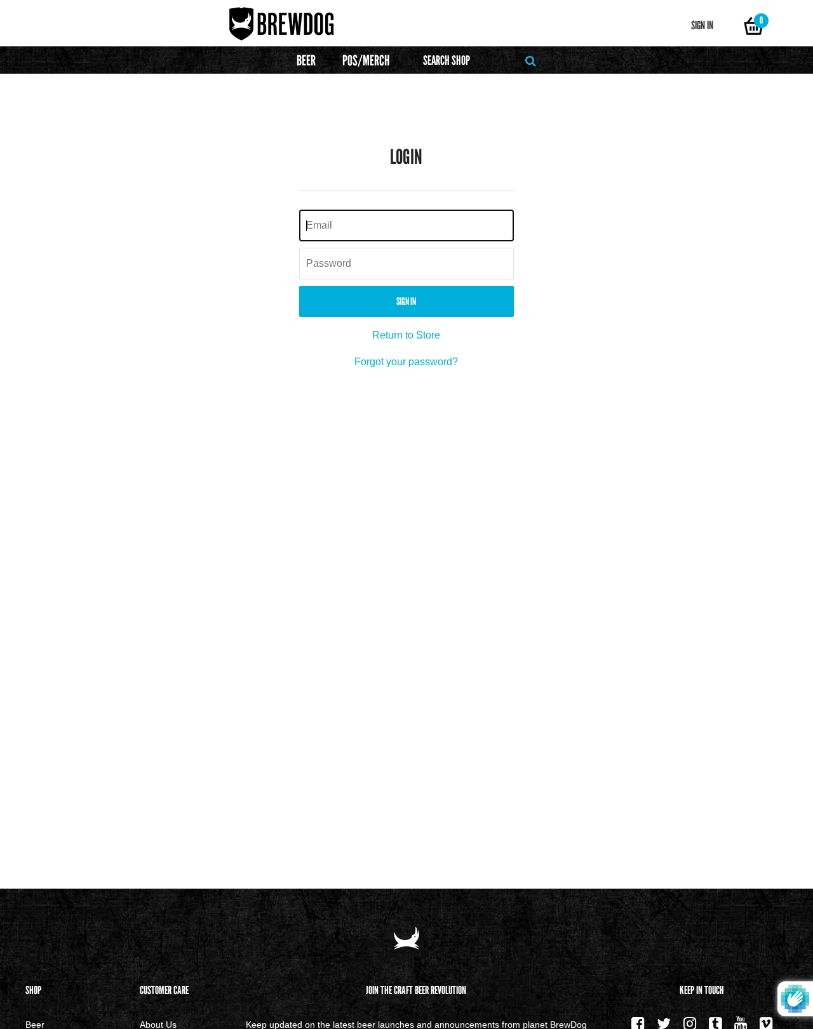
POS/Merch (366, 60)
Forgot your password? (406, 361)
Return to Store (406, 335)
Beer (306, 60)
